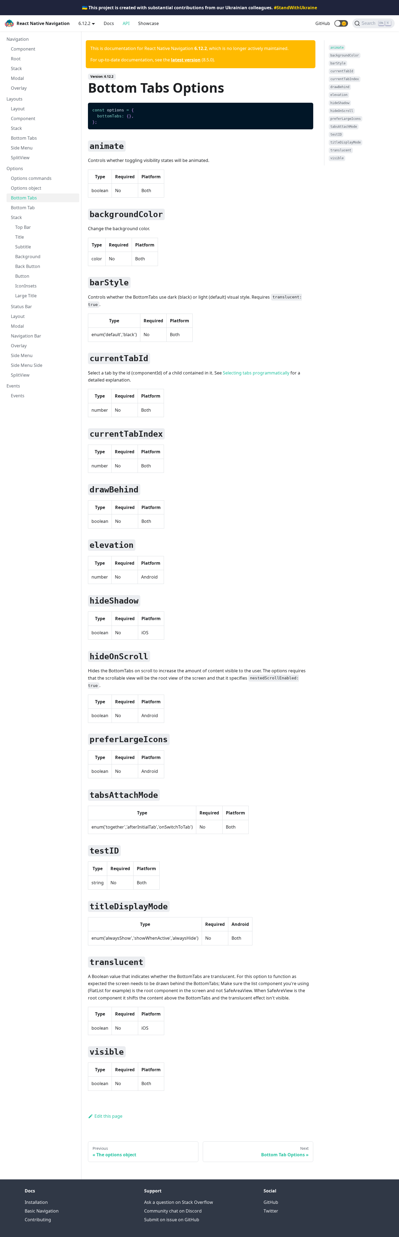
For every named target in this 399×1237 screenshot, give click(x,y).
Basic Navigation (42, 1211)
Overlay (19, 88)
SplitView (20, 158)
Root (16, 59)
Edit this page (108, 1116)
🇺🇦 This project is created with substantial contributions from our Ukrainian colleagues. (199, 8)
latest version (186, 60)
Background (27, 257)
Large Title (26, 296)
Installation (36, 1202)
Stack (16, 68)
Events (17, 396)
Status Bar (21, 307)
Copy (305, 109)
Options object (26, 188)
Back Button (27, 266)
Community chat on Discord (173, 1211)
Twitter (271, 1211)
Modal (17, 78)
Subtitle (23, 247)
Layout (18, 109)
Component (23, 49)
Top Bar (23, 227)
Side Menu (22, 148)
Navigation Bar (26, 336)
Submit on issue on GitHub (171, 1220)
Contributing (38, 1220)
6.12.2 (84, 23)
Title (19, 237)
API (126, 23)
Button (22, 276)
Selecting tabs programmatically (256, 373)
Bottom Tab (23, 208)
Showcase (148, 23)
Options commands (31, 178)
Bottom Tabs (24, 138)
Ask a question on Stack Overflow (178, 1202)
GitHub (322, 23)
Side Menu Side (26, 365)
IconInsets (26, 286)
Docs (109, 23)
